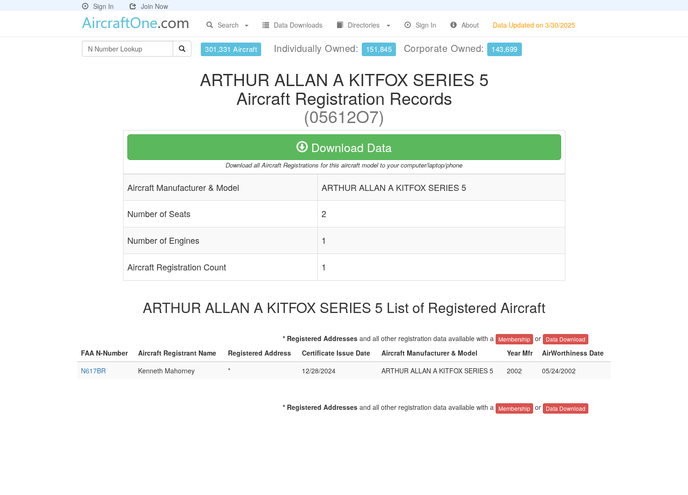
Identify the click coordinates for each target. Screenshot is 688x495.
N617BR (93, 370)
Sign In (103, 6)
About (470, 24)
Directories (364, 24)
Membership (514, 339)
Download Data (350, 146)
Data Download (566, 339)
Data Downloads (298, 24)
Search (228, 24)
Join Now (154, 6)
